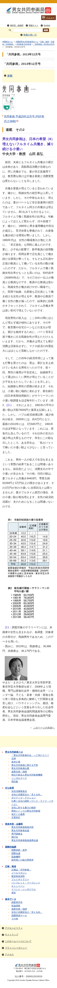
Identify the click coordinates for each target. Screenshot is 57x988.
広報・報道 (44, 42)
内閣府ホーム (7, 42)
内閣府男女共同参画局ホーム (27, 42)
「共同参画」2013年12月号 (43, 44)
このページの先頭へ (44, 727)
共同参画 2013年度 (23, 44)
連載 (10, 75)
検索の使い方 (30, 35)
